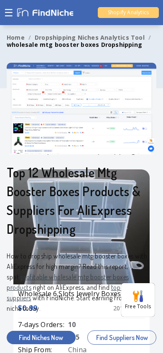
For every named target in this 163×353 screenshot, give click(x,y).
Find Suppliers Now (122, 337)
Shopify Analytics (128, 12)
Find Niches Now (41, 337)
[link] (16, 37)
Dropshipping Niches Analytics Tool (90, 37)
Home (16, 37)
